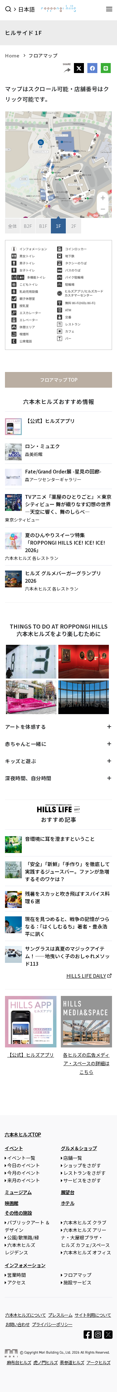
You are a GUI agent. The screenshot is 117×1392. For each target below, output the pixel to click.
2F (73, 226)
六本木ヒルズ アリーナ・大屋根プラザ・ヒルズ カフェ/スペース (85, 1237)
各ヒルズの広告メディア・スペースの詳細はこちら (86, 1063)
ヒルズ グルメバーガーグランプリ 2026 (63, 576)
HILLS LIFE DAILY (86, 975)
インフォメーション (25, 1265)
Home (12, 55)
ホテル (68, 1203)
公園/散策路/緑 (23, 1237)
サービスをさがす (82, 1180)
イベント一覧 (21, 1157)
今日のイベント (23, 1165)
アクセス (16, 1282)
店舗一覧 (72, 1157)
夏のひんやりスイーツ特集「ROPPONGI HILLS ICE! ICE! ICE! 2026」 (65, 542)
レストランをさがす (84, 1172)
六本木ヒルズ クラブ (84, 1222)
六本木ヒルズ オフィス (87, 1252)
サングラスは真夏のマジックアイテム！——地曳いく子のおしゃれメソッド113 (67, 956)
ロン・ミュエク (42, 446)
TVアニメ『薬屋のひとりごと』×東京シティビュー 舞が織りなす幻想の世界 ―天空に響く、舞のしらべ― (68, 504)
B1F (43, 226)
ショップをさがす (82, 1165)
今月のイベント (23, 1172)
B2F (28, 226)
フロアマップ (42, 55)
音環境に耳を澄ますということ (60, 838)
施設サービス (77, 1282)
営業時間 (16, 1275)
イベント (14, 1148)
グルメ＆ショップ (79, 1148)
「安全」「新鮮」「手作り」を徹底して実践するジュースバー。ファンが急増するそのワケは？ (67, 871)
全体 (12, 226)
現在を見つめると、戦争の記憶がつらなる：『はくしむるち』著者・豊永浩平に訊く (67, 926)
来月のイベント (23, 1180)
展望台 (68, 1192)
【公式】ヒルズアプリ (50, 420)
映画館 (11, 1203)
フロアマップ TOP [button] (58, 379)
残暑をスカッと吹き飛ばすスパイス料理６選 (67, 897)
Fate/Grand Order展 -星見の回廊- (63, 471)
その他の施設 (18, 1212)
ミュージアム (18, 1192)
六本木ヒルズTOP (23, 1134)
